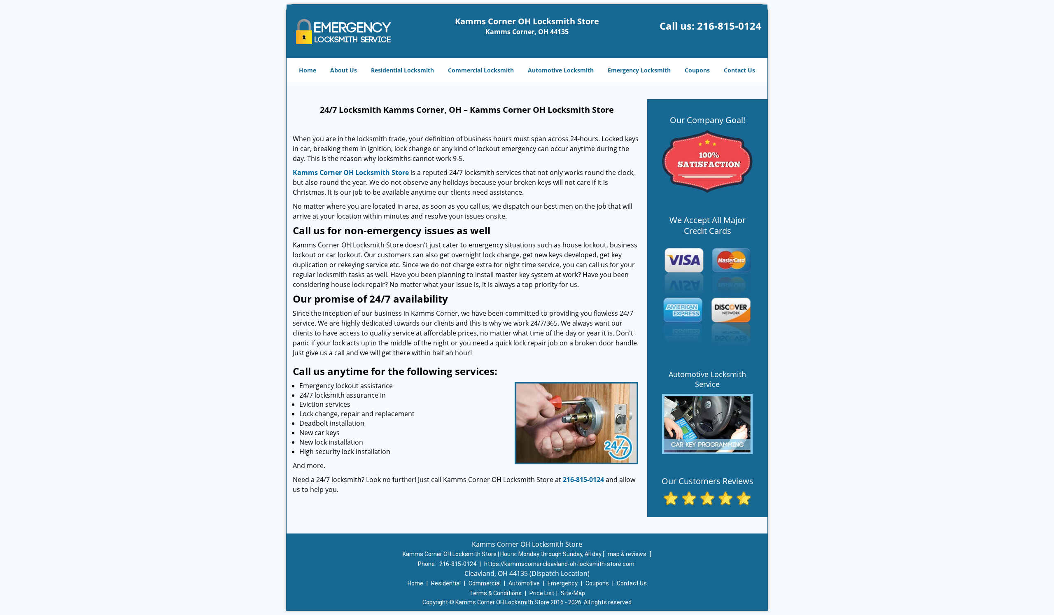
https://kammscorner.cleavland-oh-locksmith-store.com (559, 564)
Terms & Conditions (495, 593)
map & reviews (628, 554)
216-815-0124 (729, 26)
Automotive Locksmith (561, 70)
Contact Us (739, 70)
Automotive (524, 583)
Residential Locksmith (402, 70)
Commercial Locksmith (481, 70)
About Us (343, 70)
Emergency (563, 583)
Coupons (697, 70)
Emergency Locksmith (639, 70)
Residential (446, 583)
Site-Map (573, 593)
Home (307, 70)
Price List (541, 593)
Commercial (485, 583)
